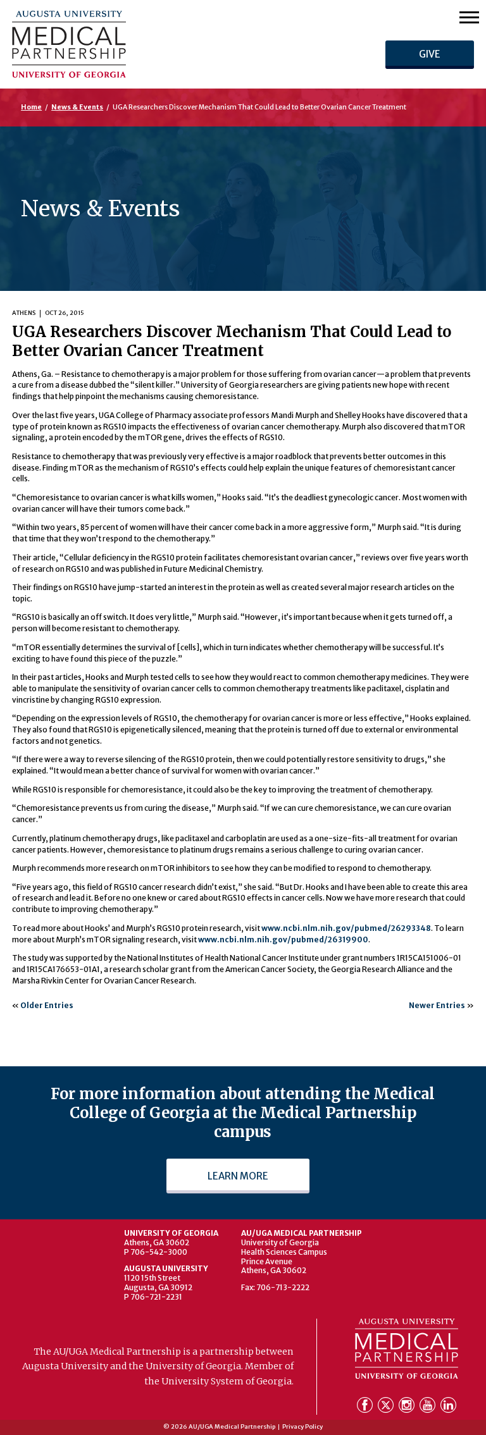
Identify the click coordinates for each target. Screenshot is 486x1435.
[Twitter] (387, 1407)
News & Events (77, 107)
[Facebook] (366, 1407)
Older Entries (46, 1005)
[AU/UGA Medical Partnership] (138, 44)
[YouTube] (428, 1407)
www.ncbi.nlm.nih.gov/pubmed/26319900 (283, 939)
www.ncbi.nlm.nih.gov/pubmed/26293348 (346, 928)
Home (31, 107)
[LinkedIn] (448, 1407)
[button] (469, 17)
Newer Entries (437, 1005)
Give (429, 54)
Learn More (238, 1176)
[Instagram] (407, 1407)
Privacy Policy (302, 1427)
